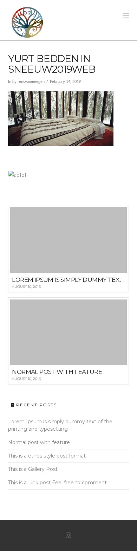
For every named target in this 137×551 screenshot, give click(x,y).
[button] (126, 15)
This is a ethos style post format (47, 456)
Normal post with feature (39, 442)
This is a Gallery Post (33, 469)
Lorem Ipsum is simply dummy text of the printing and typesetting (60, 425)
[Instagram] (68, 535)
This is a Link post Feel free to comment (57, 482)
